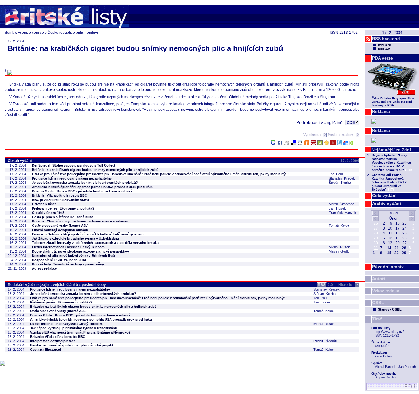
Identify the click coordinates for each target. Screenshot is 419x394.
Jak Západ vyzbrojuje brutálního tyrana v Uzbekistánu (75, 238)
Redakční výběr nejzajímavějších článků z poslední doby (57, 285)
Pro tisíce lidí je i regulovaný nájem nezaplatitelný (72, 178)
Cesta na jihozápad (45, 349)
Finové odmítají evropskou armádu (60, 230)
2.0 (325, 285)
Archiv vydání (386, 203)
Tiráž (377, 318)
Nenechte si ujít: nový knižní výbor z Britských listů (73, 255)
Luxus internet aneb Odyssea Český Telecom (68, 247)
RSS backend (386, 38)
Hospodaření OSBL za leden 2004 (59, 260)
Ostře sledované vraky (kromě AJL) (60, 225)
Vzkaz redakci (386, 290)
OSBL (378, 302)
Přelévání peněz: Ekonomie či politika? (63, 208)
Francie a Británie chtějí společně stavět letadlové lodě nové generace (88, 234)
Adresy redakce (44, 268)
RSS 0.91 (385, 45)
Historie (348, 285)
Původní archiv (388, 266)
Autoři (378, 278)
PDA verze (382, 58)
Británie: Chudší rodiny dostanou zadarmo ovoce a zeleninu (80, 221)
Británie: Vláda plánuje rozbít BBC (59, 195)
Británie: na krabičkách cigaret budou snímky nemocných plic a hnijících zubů (95, 170)
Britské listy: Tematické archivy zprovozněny (68, 264)
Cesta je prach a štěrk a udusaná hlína (62, 217)
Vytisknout (312, 135)
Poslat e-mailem (341, 135)
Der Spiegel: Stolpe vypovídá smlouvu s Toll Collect (73, 165)
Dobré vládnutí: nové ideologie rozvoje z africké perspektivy (80, 251)
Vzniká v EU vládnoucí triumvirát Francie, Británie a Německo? (80, 332)
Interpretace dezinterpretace (52, 341)
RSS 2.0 (384, 48)
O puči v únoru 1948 (48, 212)
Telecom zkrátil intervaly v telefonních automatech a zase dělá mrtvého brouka (95, 243)
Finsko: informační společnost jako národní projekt (71, 345)
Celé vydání (384, 195)
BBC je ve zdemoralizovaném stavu (60, 200)
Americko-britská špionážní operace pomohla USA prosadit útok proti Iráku (93, 187)
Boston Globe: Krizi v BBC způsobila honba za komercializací (82, 191)
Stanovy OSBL (390, 309)
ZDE (351, 122)
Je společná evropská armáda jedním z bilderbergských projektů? (85, 182)
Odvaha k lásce (44, 204)
